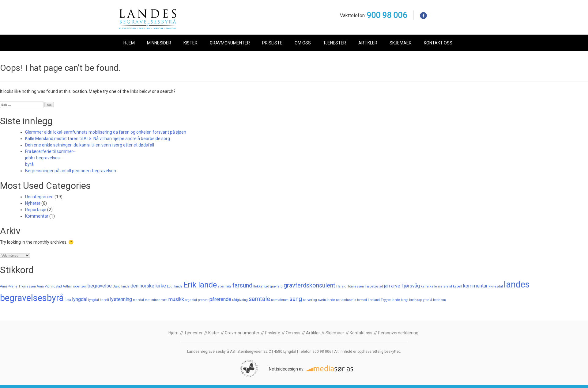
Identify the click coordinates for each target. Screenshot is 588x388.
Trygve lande (390, 300)
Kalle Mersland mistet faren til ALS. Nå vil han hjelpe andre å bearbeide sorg (97, 138)
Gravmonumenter (230, 42)
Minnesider (159, 42)
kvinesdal (495, 286)
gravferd (276, 286)
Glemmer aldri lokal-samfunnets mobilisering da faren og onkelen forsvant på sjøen (105, 132)
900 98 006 (387, 15)
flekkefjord (261, 286)
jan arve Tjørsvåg (402, 286)
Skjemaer (401, 42)
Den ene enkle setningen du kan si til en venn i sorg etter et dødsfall (89, 145)
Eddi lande (175, 286)
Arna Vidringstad (49, 286)
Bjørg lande (121, 286)
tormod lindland (368, 300)
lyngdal (79, 299)
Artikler (367, 42)
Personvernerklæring (398, 332)
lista (68, 300)
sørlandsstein (346, 300)
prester (203, 300)
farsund (242, 285)
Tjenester (334, 42)
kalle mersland (441, 286)
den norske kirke (148, 286)
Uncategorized (39, 196)
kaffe (425, 286)
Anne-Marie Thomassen (18, 286)
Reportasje (35, 209)
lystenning (121, 299)
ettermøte (225, 286)
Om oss (303, 42)
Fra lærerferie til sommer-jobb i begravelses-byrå (50, 158)
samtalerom (279, 300)
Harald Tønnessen (350, 286)
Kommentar (36, 216)
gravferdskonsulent (309, 285)
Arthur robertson (75, 286)
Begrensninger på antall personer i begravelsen (70, 170)
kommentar (475, 286)
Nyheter (32, 203)
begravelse (100, 286)
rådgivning (240, 300)
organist (191, 300)
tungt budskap (411, 300)
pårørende (220, 299)
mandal (138, 300)
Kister (190, 42)
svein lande (326, 300)
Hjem (129, 42)
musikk (176, 299)
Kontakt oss (438, 42)
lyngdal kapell (98, 300)
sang (295, 298)
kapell (457, 286)
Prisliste (272, 42)
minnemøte (159, 300)
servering (310, 300)
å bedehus (438, 300)
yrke (426, 300)
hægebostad (374, 286)
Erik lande (200, 284)
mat (147, 300)
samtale (259, 298)
